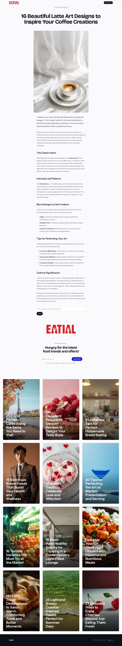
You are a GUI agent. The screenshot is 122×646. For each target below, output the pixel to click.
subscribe (108, 2)
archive (110, 640)
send (39, 313)
